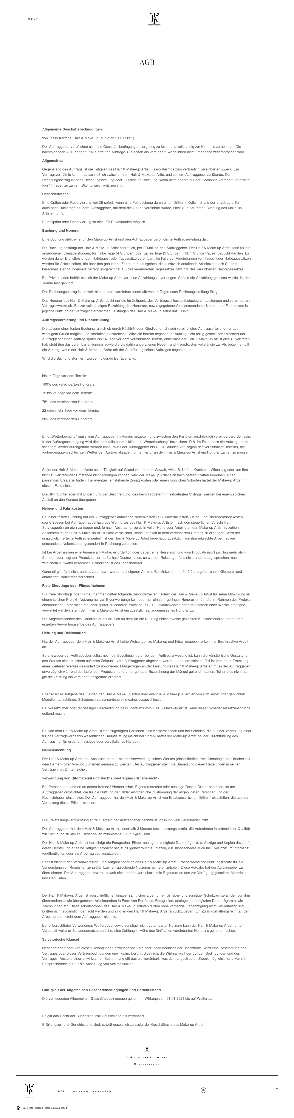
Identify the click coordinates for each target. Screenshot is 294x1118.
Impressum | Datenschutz (92, 1091)
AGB (61, 1091)
